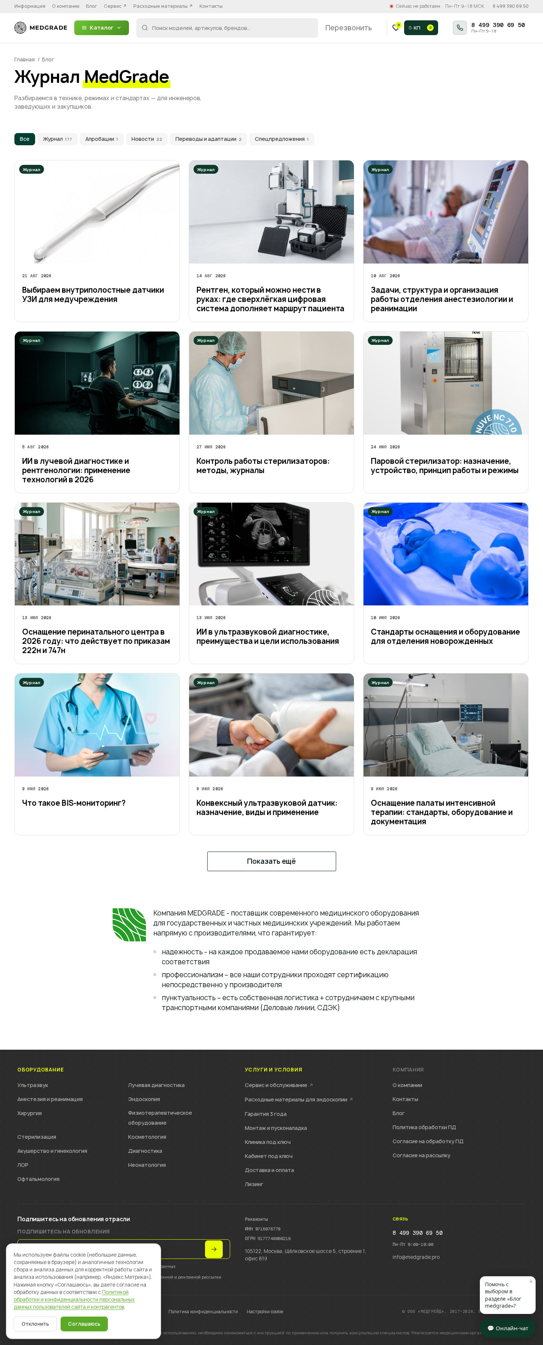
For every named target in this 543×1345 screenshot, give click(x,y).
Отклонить (35, 1324)
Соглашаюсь (84, 1324)
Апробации (101, 138)
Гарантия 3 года (266, 1113)
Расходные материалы (163, 6)
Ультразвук (32, 1084)
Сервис (115, 6)
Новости (147, 138)
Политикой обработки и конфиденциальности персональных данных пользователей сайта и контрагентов (74, 1299)
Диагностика (145, 1150)
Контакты (211, 6)
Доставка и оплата (269, 1170)
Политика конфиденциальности (203, 1311)
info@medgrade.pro (416, 1257)
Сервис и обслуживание (279, 1084)
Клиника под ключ (268, 1141)
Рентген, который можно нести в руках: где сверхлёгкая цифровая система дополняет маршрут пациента (270, 299)
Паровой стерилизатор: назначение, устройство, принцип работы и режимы (445, 465)
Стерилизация (36, 1136)
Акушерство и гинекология (52, 1150)
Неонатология (147, 1164)
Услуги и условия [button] (273, 1069)
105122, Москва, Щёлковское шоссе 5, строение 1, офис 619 (305, 1255)
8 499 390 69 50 (511, 6)
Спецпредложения (282, 138)
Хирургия (29, 1113)
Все (25, 138)
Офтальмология (38, 1178)
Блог (91, 6)
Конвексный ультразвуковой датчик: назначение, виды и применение (267, 807)
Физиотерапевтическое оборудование (160, 1117)
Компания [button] (408, 1069)
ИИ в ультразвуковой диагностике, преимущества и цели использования (268, 636)
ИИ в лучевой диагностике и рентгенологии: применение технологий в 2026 (76, 470)
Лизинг (254, 1184)
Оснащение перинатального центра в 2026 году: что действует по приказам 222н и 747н (96, 641)
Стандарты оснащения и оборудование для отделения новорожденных (445, 636)
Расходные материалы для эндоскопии (299, 1099)
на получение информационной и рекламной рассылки (165, 1277)
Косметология (147, 1136)
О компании (65, 6)
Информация (29, 6)
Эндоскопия (144, 1099)
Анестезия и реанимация (50, 1099)
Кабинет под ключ (269, 1155)
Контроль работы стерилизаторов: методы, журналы (263, 465)
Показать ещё (271, 861)
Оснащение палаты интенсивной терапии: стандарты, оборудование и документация (442, 812)
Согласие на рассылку (421, 1155)
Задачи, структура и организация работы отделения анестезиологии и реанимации (442, 299)
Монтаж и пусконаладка (276, 1127)
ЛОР (22, 1164)
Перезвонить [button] (348, 28)
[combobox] (227, 28)
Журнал (57, 138)
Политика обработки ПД (424, 1127)
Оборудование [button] (40, 1069)
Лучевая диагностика (156, 1084)
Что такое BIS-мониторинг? (74, 803)
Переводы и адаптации (208, 138)
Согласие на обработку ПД (428, 1141)
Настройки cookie (265, 1311)
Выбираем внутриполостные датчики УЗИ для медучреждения (93, 294)
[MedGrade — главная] (40, 27)
